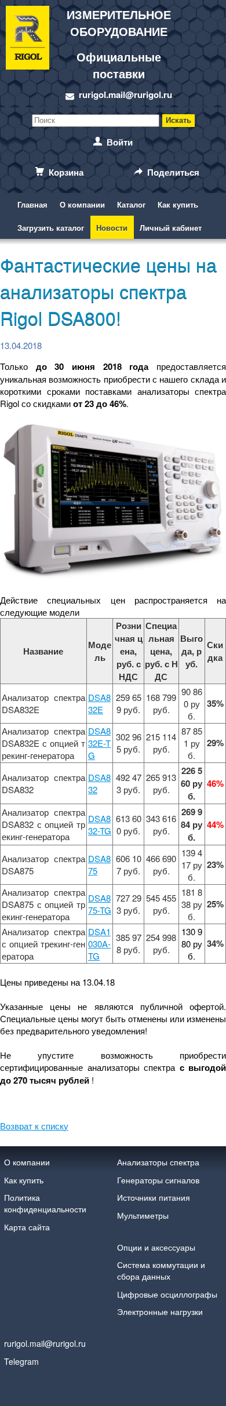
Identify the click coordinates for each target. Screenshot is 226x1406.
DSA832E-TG (99, 743)
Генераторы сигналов (158, 1180)
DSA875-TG (99, 904)
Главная (32, 204)
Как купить (178, 204)
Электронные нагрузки (160, 1311)
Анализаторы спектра (158, 1162)
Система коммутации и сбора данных (161, 1270)
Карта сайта (27, 1227)
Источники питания (153, 1197)
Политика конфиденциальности (45, 1203)
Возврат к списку (34, 1126)
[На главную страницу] (27, 53)
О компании (82, 204)
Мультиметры (143, 1215)
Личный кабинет (171, 227)
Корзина (66, 172)
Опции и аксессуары (156, 1247)
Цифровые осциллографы (167, 1294)
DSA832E (99, 703)
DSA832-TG (99, 824)
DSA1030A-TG (99, 943)
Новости (111, 227)
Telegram (21, 1361)
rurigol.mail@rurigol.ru (125, 94)
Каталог (131, 204)
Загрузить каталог (50, 227)
